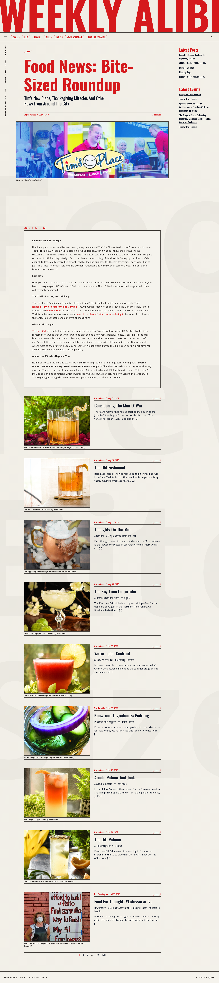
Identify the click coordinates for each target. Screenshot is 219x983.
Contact (23, 977)
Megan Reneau (30, 114)
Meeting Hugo (185, 72)
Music (37, 36)
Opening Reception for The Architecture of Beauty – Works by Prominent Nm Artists (194, 107)
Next (104, 954)
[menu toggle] (5, 36)
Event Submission (96, 36)
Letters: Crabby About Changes (192, 76)
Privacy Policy (10, 977)
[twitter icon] (36, 228)
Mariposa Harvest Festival (190, 94)
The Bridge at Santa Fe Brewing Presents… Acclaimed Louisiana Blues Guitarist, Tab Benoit (195, 119)
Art (48, 36)
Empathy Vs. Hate (186, 67)
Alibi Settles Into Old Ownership (192, 63)
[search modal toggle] (212, 37)
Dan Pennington (101, 894)
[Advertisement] (92, 203)
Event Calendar (74, 36)
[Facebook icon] (32, 228)
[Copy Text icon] (40, 228)
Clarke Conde (99, 398)
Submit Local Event (38, 977)
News (15, 36)
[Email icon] (44, 228)
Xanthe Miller (99, 708)
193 (97, 954)
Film (26, 36)
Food (58, 36)
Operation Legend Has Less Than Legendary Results (192, 56)
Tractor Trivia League (188, 99)
